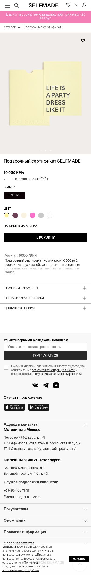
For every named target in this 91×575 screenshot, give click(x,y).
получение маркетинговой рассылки (58, 374)
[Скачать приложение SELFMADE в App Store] (14, 407)
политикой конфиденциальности (53, 370)
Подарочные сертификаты (43, 27)
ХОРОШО (79, 559)
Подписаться (45, 356)
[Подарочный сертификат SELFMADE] (45, 93)
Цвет (7, 208)
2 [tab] (45, 150)
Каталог (10, 27)
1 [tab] (41, 150)
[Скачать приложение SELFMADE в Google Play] (38, 407)
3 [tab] (50, 150)
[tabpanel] (45, 93)
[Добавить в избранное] (83, 40)
